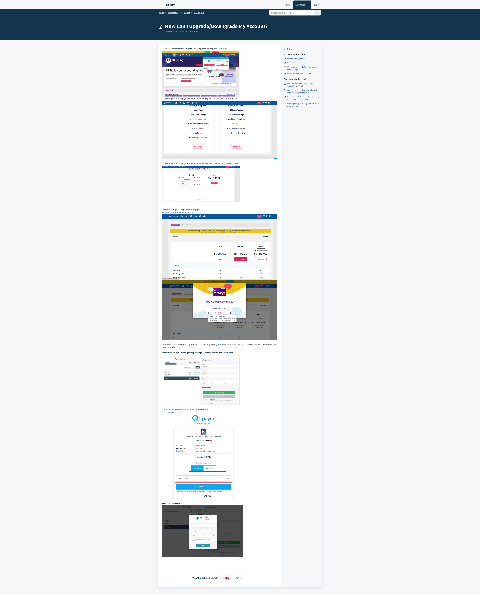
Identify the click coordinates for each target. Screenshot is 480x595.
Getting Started (200, 12)
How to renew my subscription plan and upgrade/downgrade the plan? (302, 91)
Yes (240, 577)
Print (289, 49)
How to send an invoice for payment (300, 74)
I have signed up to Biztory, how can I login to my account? (303, 104)
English (187, 12)
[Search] (317, 13)
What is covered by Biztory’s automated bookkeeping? (302, 68)
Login (316, 5)
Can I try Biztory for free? (296, 59)
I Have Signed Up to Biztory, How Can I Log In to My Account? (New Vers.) (303, 98)
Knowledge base (302, 5)
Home (288, 5)
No (227, 577)
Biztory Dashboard (294, 63)
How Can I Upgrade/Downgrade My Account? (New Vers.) (300, 84)
